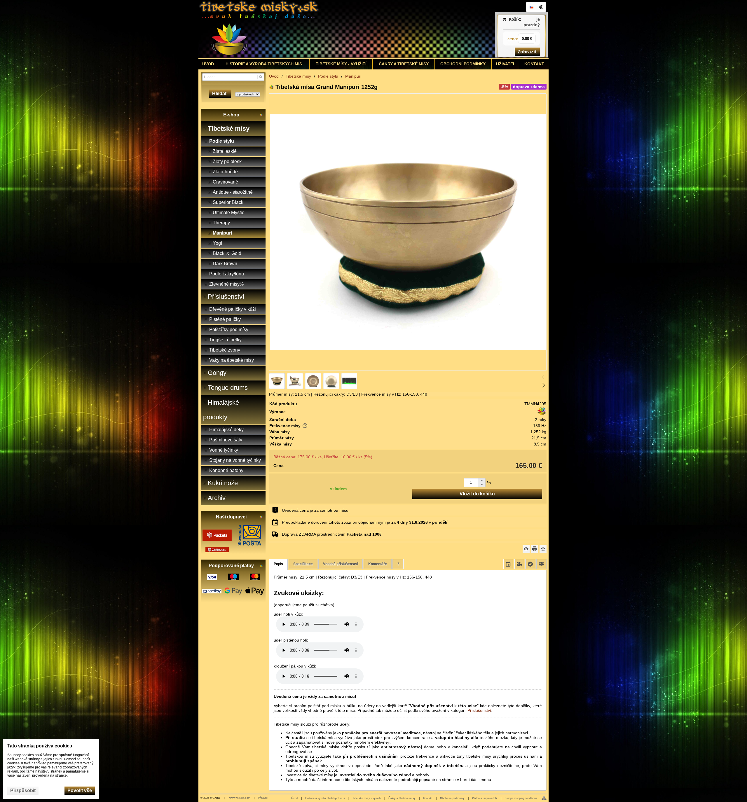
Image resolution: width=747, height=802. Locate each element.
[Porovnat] (541, 564)
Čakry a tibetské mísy (402, 798)
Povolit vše (79, 790)
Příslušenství (479, 710)
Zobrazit (527, 51)
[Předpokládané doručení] (508, 564)
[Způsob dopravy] (519, 564)
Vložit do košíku (477, 493)
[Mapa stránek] (544, 798)
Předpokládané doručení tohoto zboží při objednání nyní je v (364, 522)
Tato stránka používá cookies (39, 745)
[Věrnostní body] (530, 564)
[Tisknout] (534, 549)
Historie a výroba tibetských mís (325, 798)
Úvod (294, 798)
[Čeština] (531, 7)
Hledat (220, 93)
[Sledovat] (526, 549)
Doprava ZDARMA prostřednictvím (332, 534)
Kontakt (427, 798)
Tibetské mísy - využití (366, 798)
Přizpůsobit (23, 790)
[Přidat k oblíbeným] (543, 549)
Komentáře (377, 564)
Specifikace (303, 564)
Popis (278, 564)
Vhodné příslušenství (340, 564)
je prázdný (531, 21)
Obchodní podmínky (452, 798)
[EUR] (540, 7)
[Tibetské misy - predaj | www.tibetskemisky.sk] (330, 29)
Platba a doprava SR (484, 798)
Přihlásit (263, 797)
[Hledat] (260, 77)
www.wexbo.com (239, 797)
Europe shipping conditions (521, 798)
